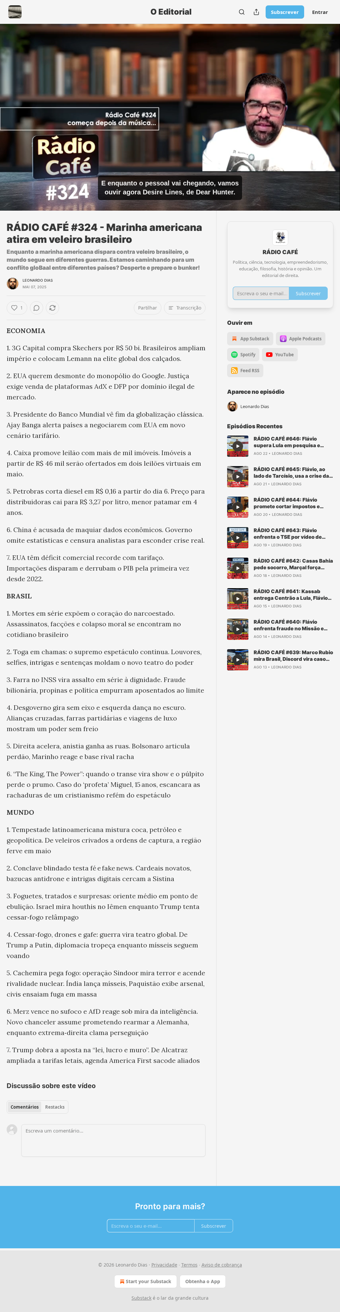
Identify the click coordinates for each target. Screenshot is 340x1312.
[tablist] (37, 1107)
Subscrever (285, 12)
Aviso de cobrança (222, 1265)
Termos (189, 1265)
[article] (280, 446)
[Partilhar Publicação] (256, 12)
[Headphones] (13, 124)
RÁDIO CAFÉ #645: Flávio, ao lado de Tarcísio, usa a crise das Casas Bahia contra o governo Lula (293, 472)
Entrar (320, 12)
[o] (237, 446)
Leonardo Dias (38, 280)
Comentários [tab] (25, 1107)
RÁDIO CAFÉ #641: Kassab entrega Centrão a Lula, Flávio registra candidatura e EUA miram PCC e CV (291, 594)
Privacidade (164, 1265)
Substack (141, 1298)
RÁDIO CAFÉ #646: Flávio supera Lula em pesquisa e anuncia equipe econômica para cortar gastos (293, 442)
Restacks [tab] (54, 1107)
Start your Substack (148, 1281)
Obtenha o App (202, 1281)
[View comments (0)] (326, 121)
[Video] (13, 110)
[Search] (241, 12)
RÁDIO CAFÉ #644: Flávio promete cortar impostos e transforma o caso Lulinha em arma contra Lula (290, 503)
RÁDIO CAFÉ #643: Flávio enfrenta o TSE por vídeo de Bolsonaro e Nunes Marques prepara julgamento (289, 533)
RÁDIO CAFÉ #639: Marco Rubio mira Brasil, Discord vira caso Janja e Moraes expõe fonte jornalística (293, 655)
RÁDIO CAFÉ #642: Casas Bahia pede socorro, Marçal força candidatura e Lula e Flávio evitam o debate (293, 564)
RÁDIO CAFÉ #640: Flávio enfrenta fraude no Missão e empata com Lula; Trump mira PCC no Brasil (290, 625)
